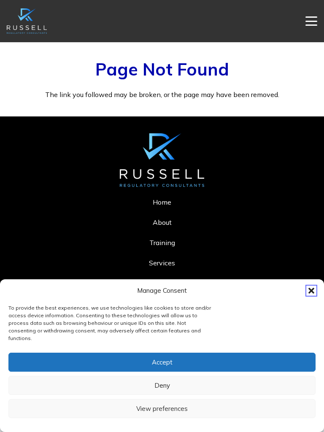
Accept (162, 362)
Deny (162, 385)
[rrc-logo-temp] (27, 21)
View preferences (162, 409)
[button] (311, 290)
